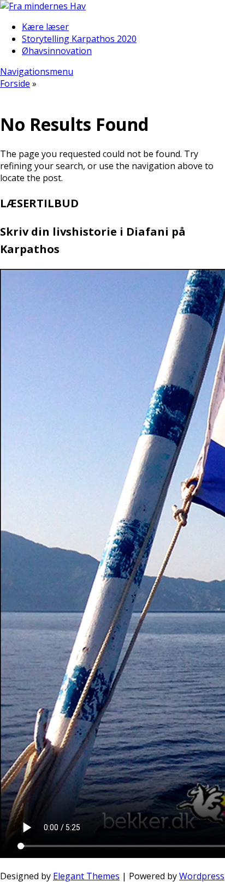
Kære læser (45, 27)
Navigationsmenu (36, 71)
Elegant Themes (86, 876)
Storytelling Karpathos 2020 (79, 39)
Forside (15, 83)
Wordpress (201, 876)
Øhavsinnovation (57, 51)
